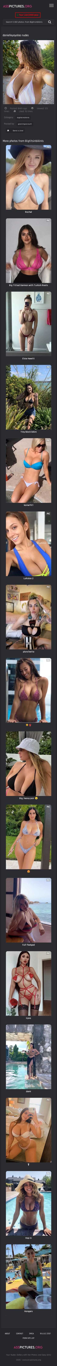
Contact (19, 1333)
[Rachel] (28, 177)
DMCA (31, 1333)
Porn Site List (28, 1338)
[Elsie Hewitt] (28, 324)
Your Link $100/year (28, 15)
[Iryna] (28, 983)
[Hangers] (28, 1276)
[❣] (28, 1130)
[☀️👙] (28, 690)
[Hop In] (28, 1203)
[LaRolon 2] (28, 543)
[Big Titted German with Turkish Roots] (28, 250)
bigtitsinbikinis (23, 117)
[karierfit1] (28, 470)
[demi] (28, 1056)
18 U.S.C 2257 (45, 1333)
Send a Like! (17, 131)
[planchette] (28, 617)
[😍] (28, 837)
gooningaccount (25, 124)
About (7, 1333)
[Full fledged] (28, 910)
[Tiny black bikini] (28, 397)
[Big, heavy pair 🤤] (28, 763)
